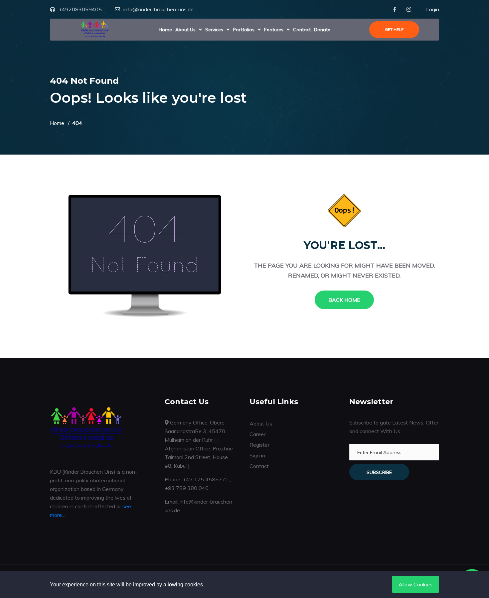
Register (259, 444)
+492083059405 (80, 9)
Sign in (257, 455)
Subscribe (379, 472)
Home (165, 30)
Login (432, 9)
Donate (322, 30)
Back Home (344, 300)
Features (273, 30)
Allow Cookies (415, 584)
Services (214, 30)
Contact (302, 30)
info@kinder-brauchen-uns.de (158, 9)
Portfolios (243, 30)
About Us (185, 30)
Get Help (394, 29)
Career (257, 434)
